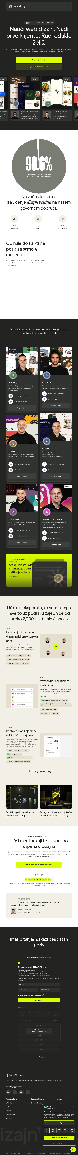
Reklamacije (41, 1153)
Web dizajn (10, 1103)
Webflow (9, 1111)
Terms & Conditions (13, 1153)
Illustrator (9, 1118)
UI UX (8, 1107)
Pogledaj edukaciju (39, 60)
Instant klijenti (36, 1103)
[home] (17, 6)
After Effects (10, 1114)
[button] (68, 6)
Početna (59, 1103)
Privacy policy (28, 1153)
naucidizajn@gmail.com (14, 1087)
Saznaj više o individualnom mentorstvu (39, 865)
